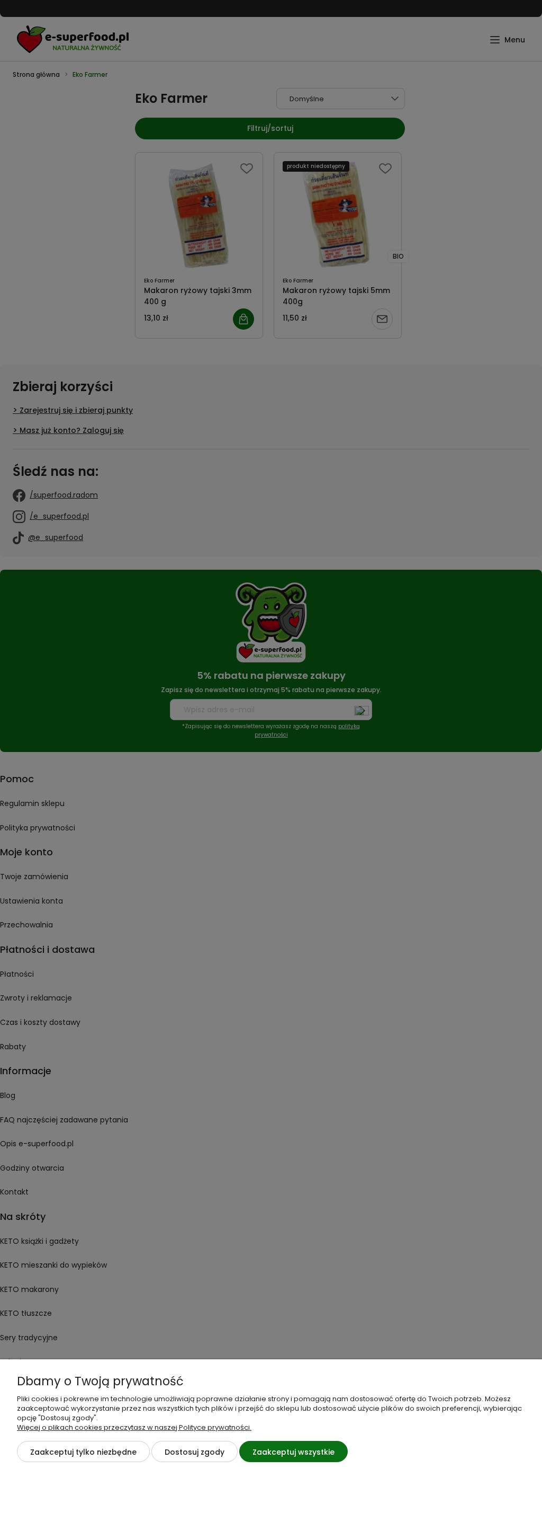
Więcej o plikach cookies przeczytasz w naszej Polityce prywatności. (134, 1427)
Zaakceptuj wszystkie (293, 1452)
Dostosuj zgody (194, 1452)
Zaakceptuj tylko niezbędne (83, 1452)
